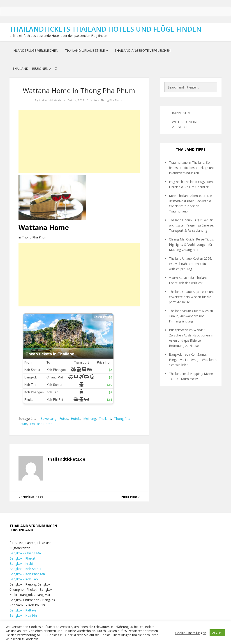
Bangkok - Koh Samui (25, 569)
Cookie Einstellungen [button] (190, 633)
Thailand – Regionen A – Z (34, 68)
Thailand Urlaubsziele (85, 50)
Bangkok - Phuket (22, 558)
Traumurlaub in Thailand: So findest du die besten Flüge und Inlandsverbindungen (192, 167)
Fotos (63, 418)
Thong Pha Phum (111, 100)
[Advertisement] (79, 141)
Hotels (94, 100)
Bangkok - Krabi (21, 563)
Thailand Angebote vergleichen (143, 50)
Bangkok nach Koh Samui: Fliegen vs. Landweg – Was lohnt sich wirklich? (193, 359)
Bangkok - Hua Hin (23, 615)
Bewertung (48, 418)
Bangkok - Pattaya (23, 610)
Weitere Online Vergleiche (185, 124)
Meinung (89, 418)
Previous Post (31, 497)
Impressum (181, 113)
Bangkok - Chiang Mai (25, 553)
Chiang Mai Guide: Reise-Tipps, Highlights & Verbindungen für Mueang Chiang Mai (191, 244)
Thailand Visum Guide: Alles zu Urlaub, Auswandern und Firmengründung (191, 316)
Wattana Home (41, 424)
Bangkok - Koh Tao (23, 579)
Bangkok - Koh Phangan (27, 574)
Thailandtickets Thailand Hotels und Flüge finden (105, 29)
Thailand (105, 418)
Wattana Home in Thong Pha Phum (79, 90)
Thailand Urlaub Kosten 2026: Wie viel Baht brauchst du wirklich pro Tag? (190, 263)
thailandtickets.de (50, 100)
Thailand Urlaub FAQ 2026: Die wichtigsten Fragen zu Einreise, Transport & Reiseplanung (191, 225)
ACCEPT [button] (217, 633)
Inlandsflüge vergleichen (35, 50)
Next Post (130, 497)
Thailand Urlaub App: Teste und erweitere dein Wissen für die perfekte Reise (192, 296)
